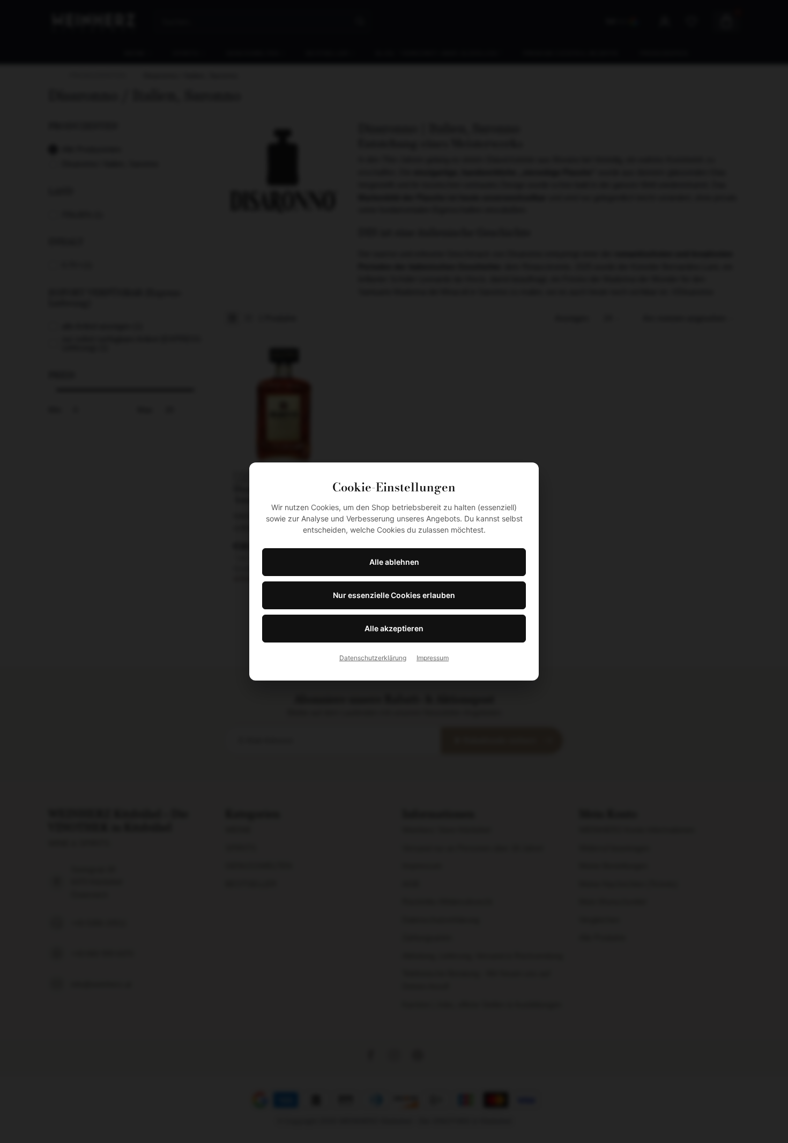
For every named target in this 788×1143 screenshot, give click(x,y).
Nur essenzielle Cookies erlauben (394, 595)
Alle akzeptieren (394, 628)
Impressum (433, 658)
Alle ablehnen (394, 561)
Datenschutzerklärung (372, 658)
